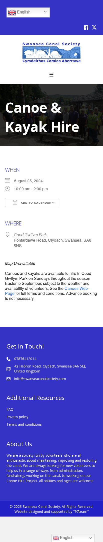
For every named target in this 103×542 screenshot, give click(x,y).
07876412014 (25, 358)
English (23, 12)
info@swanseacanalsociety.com (40, 378)
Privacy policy (17, 416)
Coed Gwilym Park (30, 234)
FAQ (10, 409)
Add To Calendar (36, 202)
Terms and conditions (24, 424)
